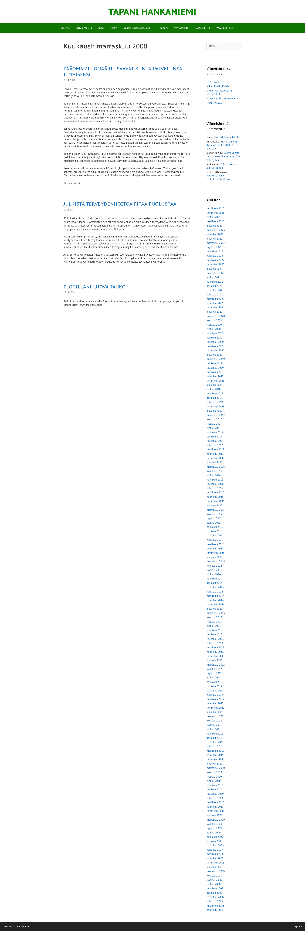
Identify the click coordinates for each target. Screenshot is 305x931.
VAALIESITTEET (225, 27)
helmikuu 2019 (215, 376)
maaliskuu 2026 (215, 208)
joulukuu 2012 (214, 660)
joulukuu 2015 (214, 505)
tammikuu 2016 (215, 501)
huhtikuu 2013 (215, 643)
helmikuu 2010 (215, 806)
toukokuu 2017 (215, 441)
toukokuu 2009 (215, 845)
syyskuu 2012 (214, 673)
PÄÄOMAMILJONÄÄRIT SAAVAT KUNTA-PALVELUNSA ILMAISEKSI (123, 71)
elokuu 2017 (214, 428)
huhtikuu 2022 (215, 255)
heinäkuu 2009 (215, 837)
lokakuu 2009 (214, 824)
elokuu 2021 (214, 277)
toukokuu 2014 (215, 587)
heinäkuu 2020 (215, 333)
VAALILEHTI (203, 27)
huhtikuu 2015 (215, 540)
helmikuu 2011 (215, 755)
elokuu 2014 (214, 574)
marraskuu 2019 (216, 359)
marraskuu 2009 (216, 819)
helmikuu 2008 (215, 910)
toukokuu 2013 (215, 639)
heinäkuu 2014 (215, 578)
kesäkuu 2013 (214, 634)
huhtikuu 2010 (215, 798)
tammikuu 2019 (215, 380)
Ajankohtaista (83, 27)
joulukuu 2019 (214, 354)
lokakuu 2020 (214, 320)
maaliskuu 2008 (215, 905)
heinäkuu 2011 (215, 733)
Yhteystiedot (182, 27)
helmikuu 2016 (215, 496)
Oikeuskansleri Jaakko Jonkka (222, 166)
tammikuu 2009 (215, 862)
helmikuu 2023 (215, 234)
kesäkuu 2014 (214, 583)
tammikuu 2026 (215, 212)
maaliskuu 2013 (215, 647)
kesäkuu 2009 (214, 841)
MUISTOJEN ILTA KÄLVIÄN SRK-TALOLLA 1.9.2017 (223, 145)
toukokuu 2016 (215, 484)
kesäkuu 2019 (214, 363)
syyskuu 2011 (214, 725)
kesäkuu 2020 (214, 337)
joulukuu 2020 (214, 311)
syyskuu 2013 (214, 621)
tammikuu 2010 (215, 811)
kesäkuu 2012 (214, 686)
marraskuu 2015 (216, 509)
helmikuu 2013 (215, 651)
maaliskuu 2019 (215, 372)
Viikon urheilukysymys (137, 27)
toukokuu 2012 (215, 690)
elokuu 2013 (214, 626)
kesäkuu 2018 (214, 397)
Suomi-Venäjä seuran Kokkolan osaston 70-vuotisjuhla (223, 156)
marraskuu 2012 (216, 664)
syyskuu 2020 (214, 324)
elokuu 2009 (214, 832)
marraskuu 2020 (216, 316)
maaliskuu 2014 (215, 596)
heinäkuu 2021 (215, 281)
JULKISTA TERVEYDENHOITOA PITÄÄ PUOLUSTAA (120, 204)
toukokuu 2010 (215, 794)
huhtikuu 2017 (215, 445)
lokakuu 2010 (214, 772)
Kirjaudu (298, 926)
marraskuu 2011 (216, 716)
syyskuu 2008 (214, 880)
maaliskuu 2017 (215, 449)
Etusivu (64, 27)
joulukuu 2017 (214, 411)
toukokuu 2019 (215, 367)
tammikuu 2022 (215, 264)
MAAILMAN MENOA (218, 86)
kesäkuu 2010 (214, 789)
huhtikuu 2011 (215, 746)
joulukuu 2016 (214, 462)
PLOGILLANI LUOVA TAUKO (95, 287)
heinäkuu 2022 (215, 251)
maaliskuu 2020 (215, 346)
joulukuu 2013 (214, 608)
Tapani (164, 27)
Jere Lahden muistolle (226, 137)
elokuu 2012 (214, 677)
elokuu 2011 (214, 729)
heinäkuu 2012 (215, 682)
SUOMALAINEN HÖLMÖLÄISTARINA (218, 177)
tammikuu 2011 (215, 759)
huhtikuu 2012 (215, 695)
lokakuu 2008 (214, 875)
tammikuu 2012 (215, 707)
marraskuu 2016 (216, 466)
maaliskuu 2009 (215, 854)
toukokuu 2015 (215, 535)
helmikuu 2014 (215, 600)
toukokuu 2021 (215, 290)
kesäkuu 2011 (214, 738)
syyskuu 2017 (214, 423)
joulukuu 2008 (214, 867)
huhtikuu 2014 (215, 591)
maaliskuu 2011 (215, 750)
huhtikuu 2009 (215, 849)
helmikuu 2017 (215, 454)
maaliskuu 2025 (215, 221)
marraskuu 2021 (216, 273)
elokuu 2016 (214, 475)
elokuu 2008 (214, 884)
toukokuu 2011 (215, 742)
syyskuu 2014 (214, 570)
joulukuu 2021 (214, 269)
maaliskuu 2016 (215, 492)
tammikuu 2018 (215, 406)
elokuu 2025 (214, 217)
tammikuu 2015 (215, 553)
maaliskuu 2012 (215, 699)
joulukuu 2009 (214, 815)
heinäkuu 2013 (215, 630)
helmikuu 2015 (215, 548)
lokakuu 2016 (214, 471)
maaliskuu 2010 (215, 802)
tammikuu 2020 (215, 350)
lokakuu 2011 (214, 720)
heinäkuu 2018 (215, 393)
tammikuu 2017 (215, 458)
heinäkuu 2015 (215, 527)
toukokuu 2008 (215, 897)
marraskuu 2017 (216, 415)
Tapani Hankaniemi (152, 11)
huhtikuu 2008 (215, 901)
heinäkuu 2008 (215, 888)
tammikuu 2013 (215, 656)
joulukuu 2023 (214, 225)
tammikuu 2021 (215, 307)
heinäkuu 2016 (215, 479)
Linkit (114, 27)
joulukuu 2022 (214, 238)
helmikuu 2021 (215, 303)
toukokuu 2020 (215, 342)
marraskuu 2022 (216, 243)
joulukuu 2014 (214, 557)
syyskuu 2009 (214, 828)
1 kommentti (73, 183)
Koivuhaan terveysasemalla (222, 98)
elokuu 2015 (214, 522)
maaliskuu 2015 (215, 544)
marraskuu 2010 (216, 768)
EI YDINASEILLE (216, 82)
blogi (101, 27)
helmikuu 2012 (215, 703)
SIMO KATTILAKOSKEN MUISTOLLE (220, 92)
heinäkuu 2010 (215, 785)
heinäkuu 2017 (215, 432)
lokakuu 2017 (214, 419)
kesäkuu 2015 (214, 531)
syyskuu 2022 (214, 247)
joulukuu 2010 (214, 763)
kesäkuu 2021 (214, 286)
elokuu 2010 (214, 781)
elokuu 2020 (214, 329)
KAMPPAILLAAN (216, 102)
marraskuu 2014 (216, 561)
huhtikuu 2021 (215, 294)
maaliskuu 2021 (215, 299)
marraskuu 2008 (216, 871)
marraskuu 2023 (216, 230)
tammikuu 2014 (215, 604)
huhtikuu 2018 (215, 402)
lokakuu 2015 (214, 514)
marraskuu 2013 (216, 613)
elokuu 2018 (214, 389)
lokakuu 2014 (214, 565)
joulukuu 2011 (214, 712)
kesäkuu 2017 (214, 436)
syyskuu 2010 (214, 776)
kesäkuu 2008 (214, 892)
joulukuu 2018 (214, 385)
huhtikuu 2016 (215, 488)
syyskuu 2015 (214, 518)
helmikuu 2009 (215, 858)
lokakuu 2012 (214, 669)
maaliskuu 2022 (215, 260)
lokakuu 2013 (214, 617)
